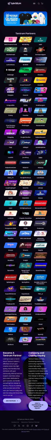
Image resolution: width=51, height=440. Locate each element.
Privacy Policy (37, 429)
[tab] (20, 24)
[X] (19, 426)
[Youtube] (23, 426)
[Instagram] (28, 426)
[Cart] (42, 3)
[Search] (39, 3)
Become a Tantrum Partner (30, 422)
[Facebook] (32, 426)
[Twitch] (15, 426)
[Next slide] (44, 18)
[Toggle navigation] (34, 3)
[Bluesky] (36, 426)
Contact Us (15, 422)
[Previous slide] (6, 18)
